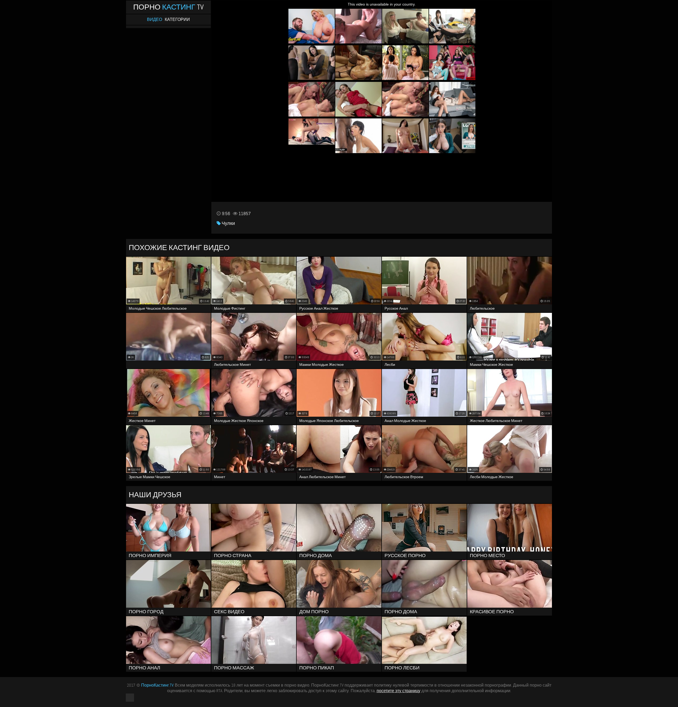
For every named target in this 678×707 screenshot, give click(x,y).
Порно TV (168, 7)
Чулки (228, 223)
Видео (154, 19)
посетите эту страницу (398, 690)
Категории (177, 19)
